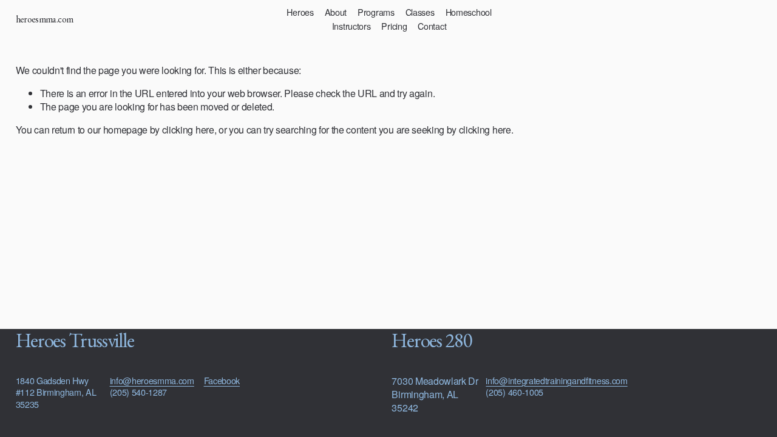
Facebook (222, 380)
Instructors (351, 25)
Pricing (394, 25)
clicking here (188, 130)
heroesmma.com (44, 19)
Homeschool (469, 11)
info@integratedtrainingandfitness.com (556, 380)
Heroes (300, 11)
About (336, 11)
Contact (432, 25)
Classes (420, 11)
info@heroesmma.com (152, 380)
